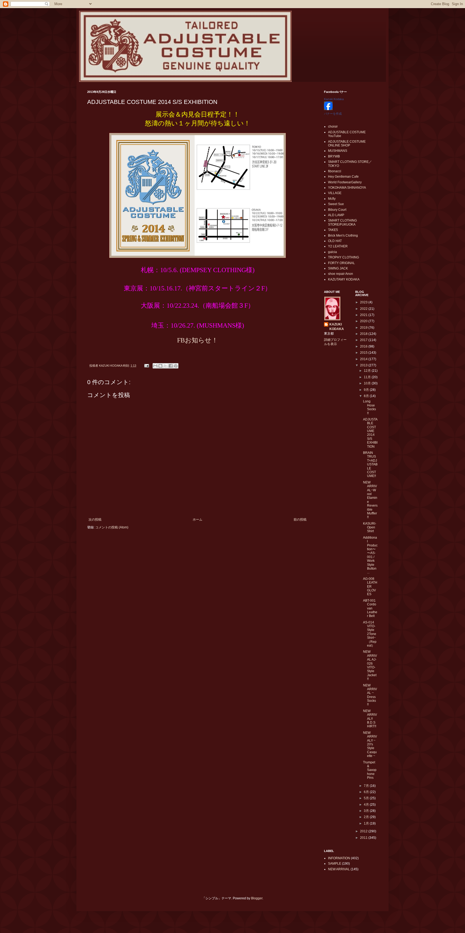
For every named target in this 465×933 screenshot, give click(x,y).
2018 (364, 334)
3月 (367, 811)
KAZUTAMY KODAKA (344, 279)
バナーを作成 (333, 113)
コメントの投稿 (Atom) (111, 527)
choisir (333, 126)
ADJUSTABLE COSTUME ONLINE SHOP (347, 143)
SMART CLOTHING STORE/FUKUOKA (342, 222)
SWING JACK (338, 268)
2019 (364, 327)
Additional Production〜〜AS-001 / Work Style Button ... (370, 555)
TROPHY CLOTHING (343, 257)
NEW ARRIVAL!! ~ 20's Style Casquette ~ (370, 744)
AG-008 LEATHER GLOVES (370, 586)
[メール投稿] (146, 365)
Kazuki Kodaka (334, 99)
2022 (364, 309)
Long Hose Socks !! (369, 407)
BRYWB (334, 156)
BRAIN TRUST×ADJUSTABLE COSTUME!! (370, 464)
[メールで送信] (155, 366)
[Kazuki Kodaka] (328, 109)
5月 (367, 798)
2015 (364, 353)
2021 (364, 315)
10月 (368, 383)
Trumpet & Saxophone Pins (369, 770)
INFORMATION (339, 858)
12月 (368, 371)
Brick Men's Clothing (343, 235)
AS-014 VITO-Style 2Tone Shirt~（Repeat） (369, 633)
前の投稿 (300, 519)
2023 (364, 302)
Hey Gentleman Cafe (343, 176)
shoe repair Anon (340, 274)
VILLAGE (334, 193)
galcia (332, 252)
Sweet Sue (336, 204)
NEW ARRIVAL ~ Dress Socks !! (370, 695)
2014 (364, 359)
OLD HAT (335, 241)
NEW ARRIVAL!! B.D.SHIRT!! (370, 718)
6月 (367, 792)
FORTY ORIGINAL (341, 263)
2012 (364, 831)
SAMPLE (334, 863)
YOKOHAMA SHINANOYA (347, 188)
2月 (367, 817)
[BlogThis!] (160, 366)
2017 (364, 340)
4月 (367, 804)
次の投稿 (95, 519)
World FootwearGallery (345, 182)
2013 (364, 365)
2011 (364, 838)
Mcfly (332, 199)
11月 (368, 377)
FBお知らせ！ (197, 340)
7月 (367, 786)
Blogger (256, 898)
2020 (364, 321)
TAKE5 (333, 230)
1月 (367, 823)
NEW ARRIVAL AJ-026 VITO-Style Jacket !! (370, 665)
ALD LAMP (336, 215)
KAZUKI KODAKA (336, 326)
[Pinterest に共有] (175, 366)
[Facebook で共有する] (170, 366)
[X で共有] (165, 366)
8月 (367, 396)
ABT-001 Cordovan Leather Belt (370, 608)
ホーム (197, 519)
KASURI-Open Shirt (369, 527)
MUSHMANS (337, 151)
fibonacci (334, 171)
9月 (367, 390)
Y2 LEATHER (338, 246)
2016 (364, 346)
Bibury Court (337, 210)
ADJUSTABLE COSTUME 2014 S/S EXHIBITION (370, 433)
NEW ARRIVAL (339, 869)
